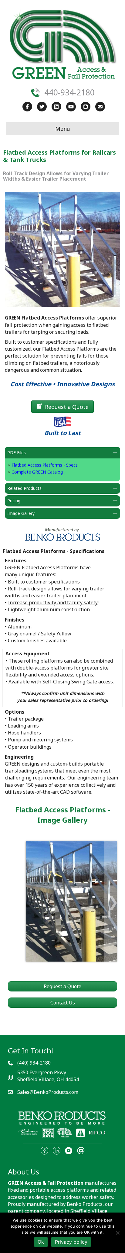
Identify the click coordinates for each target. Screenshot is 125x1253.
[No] (117, 1233)
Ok (41, 1242)
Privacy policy (71, 1242)
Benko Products (85, 1204)
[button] (62, 452)
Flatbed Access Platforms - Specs (45, 465)
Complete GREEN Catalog (37, 472)
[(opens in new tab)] (62, 1124)
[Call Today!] (35, 92)
